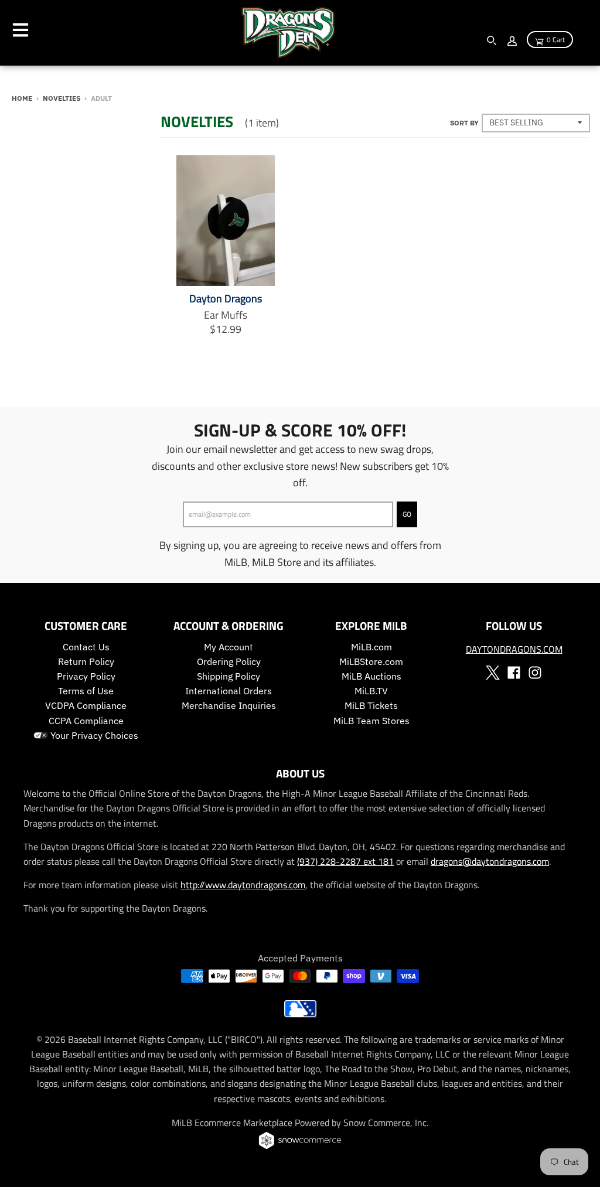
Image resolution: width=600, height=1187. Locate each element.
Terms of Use (86, 691)
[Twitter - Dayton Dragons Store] (493, 673)
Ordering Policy (229, 661)
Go (407, 514)
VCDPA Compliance (86, 705)
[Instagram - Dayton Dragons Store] (535, 673)
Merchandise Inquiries (229, 705)
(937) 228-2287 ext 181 (345, 861)
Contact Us (86, 647)
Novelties (61, 98)
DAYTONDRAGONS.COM (514, 649)
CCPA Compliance (86, 720)
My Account (228, 647)
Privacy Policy (86, 676)
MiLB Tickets (371, 705)
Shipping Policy (228, 676)
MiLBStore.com (371, 661)
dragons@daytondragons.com (490, 861)
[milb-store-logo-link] (300, 1014)
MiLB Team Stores (371, 720)
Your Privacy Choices (93, 735)
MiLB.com (371, 647)
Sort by (464, 122)
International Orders (228, 691)
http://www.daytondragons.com (242, 885)
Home (22, 98)
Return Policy (86, 661)
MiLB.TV (371, 691)
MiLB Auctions (371, 676)
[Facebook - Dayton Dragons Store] (514, 673)
